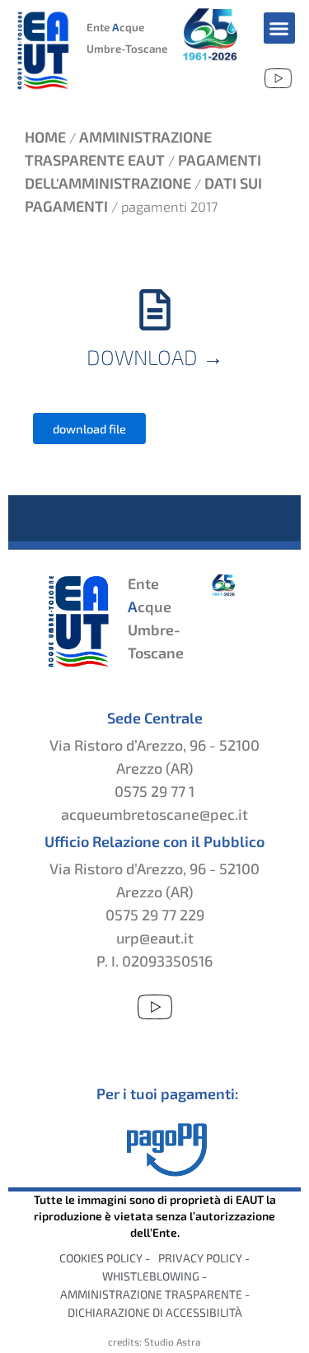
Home (45, 137)
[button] (279, 28)
